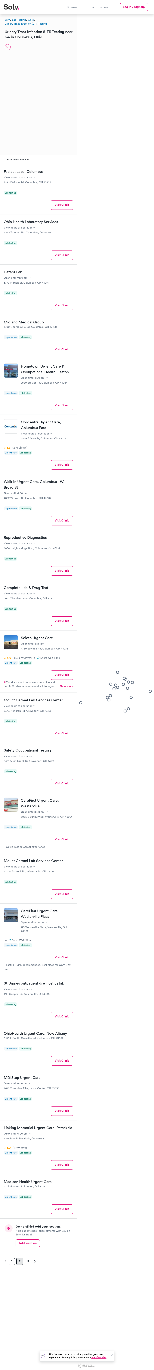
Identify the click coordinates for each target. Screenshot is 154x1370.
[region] (115, 691)
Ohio (31, 19)
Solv (7, 19)
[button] (110, 695)
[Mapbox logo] (86, 1365)
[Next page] (34, 1261)
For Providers (99, 7)
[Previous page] (6, 1261)
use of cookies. (98, 1357)
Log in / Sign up (134, 7)
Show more (66, 686)
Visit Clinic (62, 205)
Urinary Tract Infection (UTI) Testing (26, 23)
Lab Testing (19, 19)
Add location (28, 1243)
